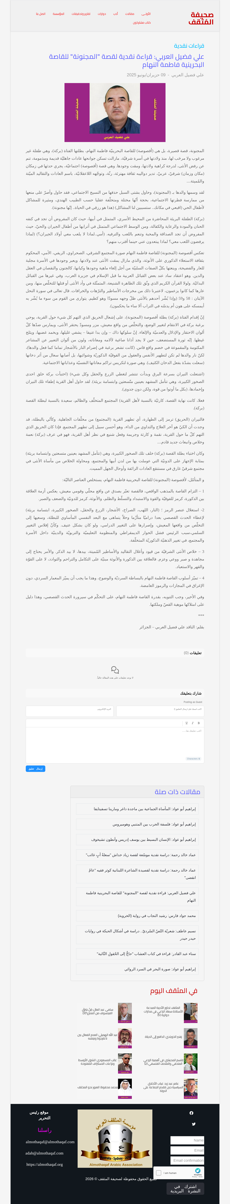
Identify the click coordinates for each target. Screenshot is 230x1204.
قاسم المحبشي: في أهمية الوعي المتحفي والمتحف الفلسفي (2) (163, 1062)
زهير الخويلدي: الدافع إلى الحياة (163, 1036)
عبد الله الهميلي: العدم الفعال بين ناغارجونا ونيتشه (97, 1036)
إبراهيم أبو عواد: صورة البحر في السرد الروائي (160, 969)
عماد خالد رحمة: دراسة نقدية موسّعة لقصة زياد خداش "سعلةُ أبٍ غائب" (141, 855)
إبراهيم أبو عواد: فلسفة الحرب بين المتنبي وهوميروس (154, 824)
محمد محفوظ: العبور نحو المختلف (97, 1087)
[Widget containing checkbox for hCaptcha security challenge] (178, 1172)
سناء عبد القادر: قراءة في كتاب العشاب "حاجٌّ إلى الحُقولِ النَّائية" (146, 954)
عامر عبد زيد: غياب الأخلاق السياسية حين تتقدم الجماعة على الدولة (163, 1087)
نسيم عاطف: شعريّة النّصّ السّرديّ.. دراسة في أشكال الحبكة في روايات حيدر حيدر (140, 935)
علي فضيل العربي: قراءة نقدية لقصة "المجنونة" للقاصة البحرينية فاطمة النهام (141, 896)
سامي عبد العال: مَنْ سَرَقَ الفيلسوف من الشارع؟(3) (97, 1011)
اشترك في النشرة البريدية (185, 1188)
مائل (193, 723)
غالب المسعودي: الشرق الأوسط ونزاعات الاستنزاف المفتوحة (97, 1062)
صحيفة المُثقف (201, 18)
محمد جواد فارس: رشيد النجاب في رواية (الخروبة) (157, 916)
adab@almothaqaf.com (44, 1153)
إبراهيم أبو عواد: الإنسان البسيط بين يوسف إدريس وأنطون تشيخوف (143, 839)
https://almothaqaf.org (44, 1164)
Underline (187, 723)
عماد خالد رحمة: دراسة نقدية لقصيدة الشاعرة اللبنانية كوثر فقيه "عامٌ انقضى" (142, 874)
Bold (199, 723)
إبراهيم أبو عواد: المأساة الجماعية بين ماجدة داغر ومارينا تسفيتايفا (145, 809)
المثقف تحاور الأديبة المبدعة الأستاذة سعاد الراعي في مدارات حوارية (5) (163, 1011)
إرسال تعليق (35, 768)
